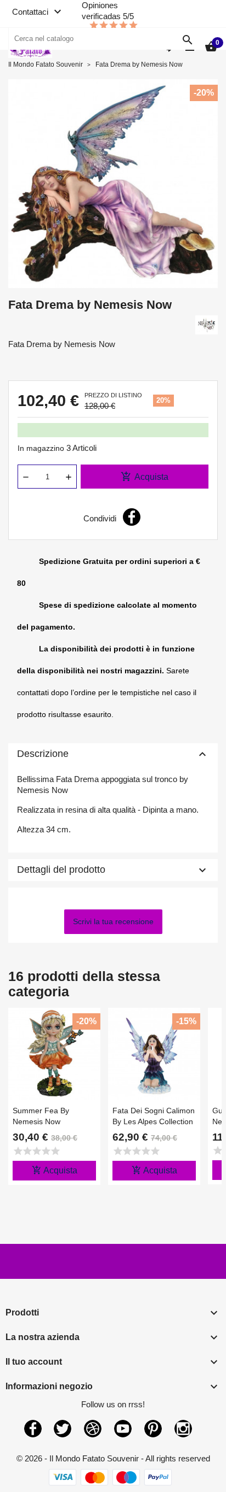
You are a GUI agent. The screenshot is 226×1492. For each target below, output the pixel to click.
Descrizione (113, 754)
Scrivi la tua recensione (113, 921)
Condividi (132, 517)
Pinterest (153, 1428)
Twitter (62, 1428)
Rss (92, 1428)
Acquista (144, 476)
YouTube (123, 1428)
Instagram (183, 1428)
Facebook (33, 1428)
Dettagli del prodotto (113, 870)
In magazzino (41, 448)
